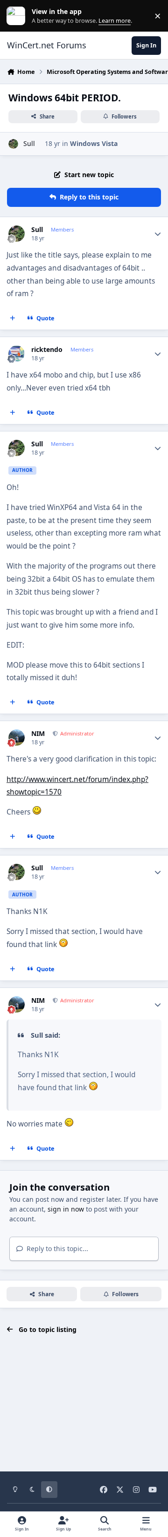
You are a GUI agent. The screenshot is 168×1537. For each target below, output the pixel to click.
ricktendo (47, 349)
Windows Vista (94, 143)
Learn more (18, 16)
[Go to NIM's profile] (16, 737)
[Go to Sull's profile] (13, 144)
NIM (38, 733)
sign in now (66, 1209)
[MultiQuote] (12, 318)
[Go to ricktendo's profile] (16, 353)
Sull (29, 143)
